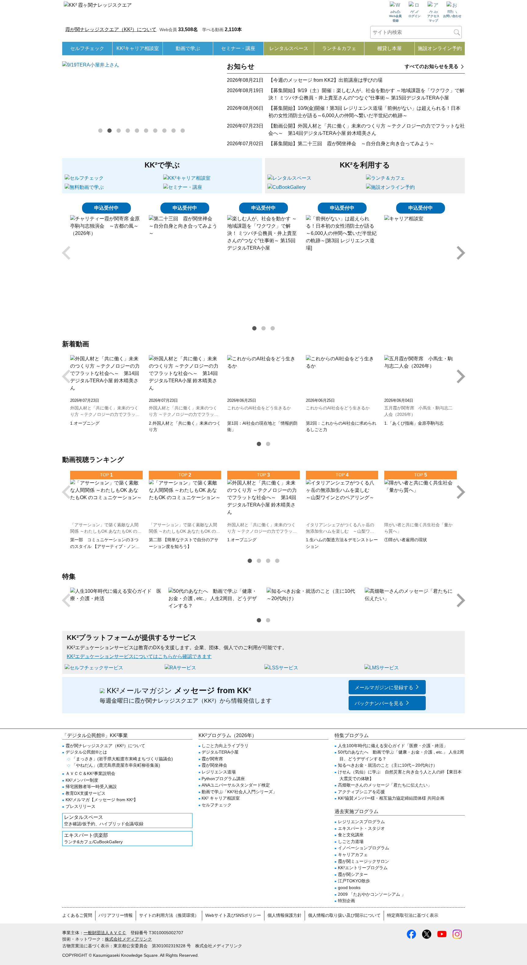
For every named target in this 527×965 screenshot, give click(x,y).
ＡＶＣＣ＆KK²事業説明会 (90, 773)
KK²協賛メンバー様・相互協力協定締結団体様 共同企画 (391, 798)
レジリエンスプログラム (361, 821)
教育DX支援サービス (86, 793)
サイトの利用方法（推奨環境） (169, 915)
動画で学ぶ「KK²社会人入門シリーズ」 (239, 791)
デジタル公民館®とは (86, 752)
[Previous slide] (67, 253)
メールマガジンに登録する (384, 687)
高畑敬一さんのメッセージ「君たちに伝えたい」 (385, 785)
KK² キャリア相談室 (221, 798)
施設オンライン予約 (440, 48)
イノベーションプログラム (363, 847)
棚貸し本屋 (389, 48)
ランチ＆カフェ (339, 48)
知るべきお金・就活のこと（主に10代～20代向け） (387, 765)
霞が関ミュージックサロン (363, 861)
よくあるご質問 (77, 915)
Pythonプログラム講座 (223, 778)
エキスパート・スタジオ (361, 828)
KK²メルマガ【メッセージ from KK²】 (102, 799)
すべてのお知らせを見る (431, 66)
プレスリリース (80, 806)
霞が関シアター (353, 874)
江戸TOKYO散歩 (354, 880)
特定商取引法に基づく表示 (412, 915)
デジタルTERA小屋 (220, 752)
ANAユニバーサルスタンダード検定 (236, 785)
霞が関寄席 (212, 758)
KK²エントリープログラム (363, 867)
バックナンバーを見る (379, 703)
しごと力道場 (351, 841)
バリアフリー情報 (116, 915)
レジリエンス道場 (219, 771)
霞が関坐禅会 (214, 765)
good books (349, 887)
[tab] (100, 130)
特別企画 (346, 900)
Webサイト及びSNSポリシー (233, 915)
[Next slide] (460, 253)
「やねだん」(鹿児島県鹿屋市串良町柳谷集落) (116, 765)
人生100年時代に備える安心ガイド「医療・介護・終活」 (393, 745)
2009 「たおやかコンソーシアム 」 (372, 894)
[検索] (457, 32)
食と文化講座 (351, 834)
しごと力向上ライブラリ (225, 745)
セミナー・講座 (238, 48)
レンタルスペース (288, 48)
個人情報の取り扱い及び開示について (344, 915)
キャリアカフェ (353, 854)
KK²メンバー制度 (82, 780)
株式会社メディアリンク (128, 939)
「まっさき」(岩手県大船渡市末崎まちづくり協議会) (122, 758)
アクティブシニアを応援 (361, 791)
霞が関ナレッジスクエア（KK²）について (110, 29)
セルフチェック (87, 48)
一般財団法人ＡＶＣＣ (105, 932)
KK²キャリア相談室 (138, 48)
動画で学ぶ (188, 48)
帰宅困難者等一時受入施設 (91, 786)
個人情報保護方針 (284, 915)
